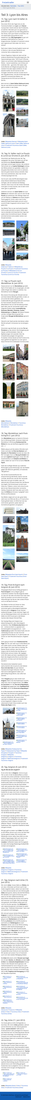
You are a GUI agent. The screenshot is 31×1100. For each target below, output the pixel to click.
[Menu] (28, 2)
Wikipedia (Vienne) (10, 141)
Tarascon (12, 1010)
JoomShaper (25, 1095)
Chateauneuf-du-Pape (12, 751)
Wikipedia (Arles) (10, 1085)
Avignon (11, 756)
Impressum (18, 1097)
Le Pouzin (10, 269)
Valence (10, 267)
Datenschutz (26, 1097)
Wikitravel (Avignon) (14, 758)
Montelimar (14, 423)
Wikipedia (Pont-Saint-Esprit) (13, 574)
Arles (8, 1012)
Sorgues (11, 753)
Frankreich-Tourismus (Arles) (14, 1087)
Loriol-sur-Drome (12, 272)
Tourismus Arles (16, 1012)
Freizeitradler (8, 2)
